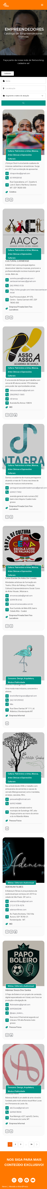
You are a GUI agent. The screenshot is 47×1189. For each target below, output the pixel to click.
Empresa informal (17, 716)
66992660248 (15, 1009)
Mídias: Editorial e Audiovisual (21, 883)
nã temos (14, 399)
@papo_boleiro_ (17, 1013)
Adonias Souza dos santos (18, 990)
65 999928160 (16, 178)
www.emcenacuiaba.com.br (21, 604)
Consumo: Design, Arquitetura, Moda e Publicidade (21, 680)
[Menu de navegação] (42, 5)
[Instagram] (14, 1180)
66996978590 (15, 1112)
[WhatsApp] (20, 1180)
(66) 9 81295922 (17, 700)
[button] (7, 73)
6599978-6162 (16, 600)
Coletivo (12, 192)
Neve (4, 1186)
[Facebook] (26, 1180)
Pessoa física (15, 821)
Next (36, 1144)
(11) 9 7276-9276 (17, 905)
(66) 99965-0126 (17, 286)
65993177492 (15, 492)
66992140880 (15, 803)
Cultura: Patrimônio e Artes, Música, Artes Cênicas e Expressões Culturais (23, 155)
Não (11, 704)
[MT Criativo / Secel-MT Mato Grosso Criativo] (6, 5)
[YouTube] (33, 1180)
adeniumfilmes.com (18, 910)
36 (30, 1144)
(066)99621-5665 (17, 395)
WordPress (23, 1186)
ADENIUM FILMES (14, 887)
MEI (10, 407)
